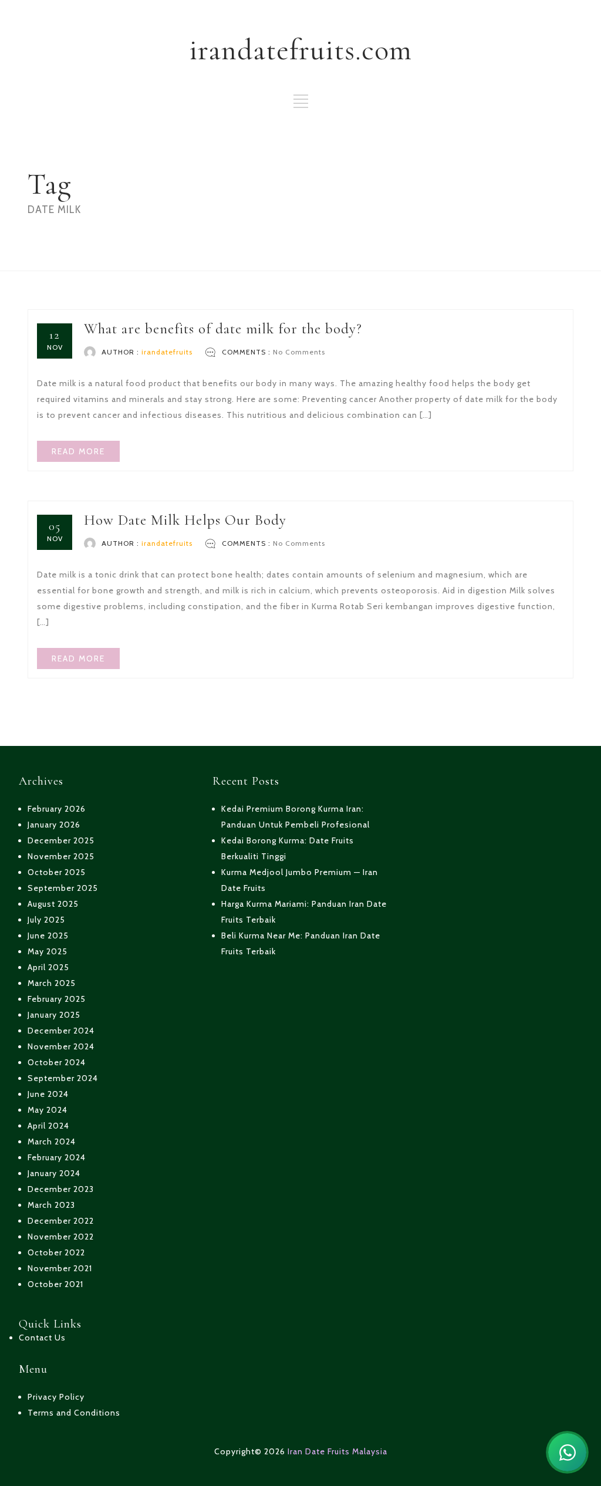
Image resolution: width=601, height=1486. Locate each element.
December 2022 (61, 1220)
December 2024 (61, 1030)
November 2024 (61, 1046)
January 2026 (54, 824)
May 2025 (47, 951)
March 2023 (51, 1205)
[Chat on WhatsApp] (567, 1452)
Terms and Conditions (74, 1412)
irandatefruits (167, 351)
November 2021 (60, 1268)
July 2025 (46, 919)
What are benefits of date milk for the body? (223, 328)
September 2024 (63, 1078)
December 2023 (61, 1189)
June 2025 (48, 935)
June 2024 (48, 1094)
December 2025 (61, 840)
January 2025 (54, 1014)
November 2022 (61, 1236)
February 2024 (57, 1157)
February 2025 (57, 999)
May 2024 (47, 1110)
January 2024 (54, 1173)
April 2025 (48, 967)
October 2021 (55, 1284)
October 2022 (56, 1252)
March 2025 (52, 983)
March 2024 (52, 1141)
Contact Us (42, 1337)
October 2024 (57, 1062)
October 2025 (57, 872)
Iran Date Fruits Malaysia (337, 1451)
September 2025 (63, 888)
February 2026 (57, 808)
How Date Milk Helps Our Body (185, 520)
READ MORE (78, 451)
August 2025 (53, 904)
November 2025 (61, 856)
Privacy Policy (56, 1397)
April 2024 (48, 1125)
